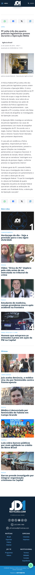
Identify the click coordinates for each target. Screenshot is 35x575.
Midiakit (26, 555)
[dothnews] (21, 572)
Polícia (9, 542)
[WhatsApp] (25, 520)
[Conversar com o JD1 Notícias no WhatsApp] (30, 565)
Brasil (9, 537)
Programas (9, 553)
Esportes (9, 540)
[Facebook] (9, 520)
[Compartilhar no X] (21, 21)
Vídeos (9, 555)
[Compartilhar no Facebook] (13, 21)
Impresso (26, 540)
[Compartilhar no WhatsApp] (5, 21)
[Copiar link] (30, 21)
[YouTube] (19, 520)
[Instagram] (12, 520)
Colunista (26, 537)
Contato (26, 558)
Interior (8, 545)
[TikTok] (22, 520)
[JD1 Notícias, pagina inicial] (17, 3)
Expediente (26, 561)
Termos (26, 553)
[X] (16, 520)
